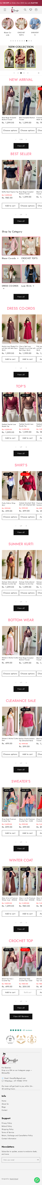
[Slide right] (26, 139)
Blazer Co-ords (9, 258)
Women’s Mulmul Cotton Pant (10, 659)
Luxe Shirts (26, 286)
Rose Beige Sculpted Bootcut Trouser (9, 118)
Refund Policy (7, 1126)
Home (4, 1101)
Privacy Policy (7, 1123)
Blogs (4, 1107)
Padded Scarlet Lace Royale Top (9, 425)
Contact (4, 1110)
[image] (10, 1058)
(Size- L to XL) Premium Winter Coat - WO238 (27, 899)
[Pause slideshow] (39, 72)
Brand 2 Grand (14, 1179)
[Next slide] (27, 72)
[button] (5, 9)
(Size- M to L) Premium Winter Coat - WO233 (10, 899)
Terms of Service (8, 1132)
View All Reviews (21, 1016)
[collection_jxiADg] (36, 24)
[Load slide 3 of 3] (24, 72)
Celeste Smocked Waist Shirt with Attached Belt (27, 504)
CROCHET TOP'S (29, 258)
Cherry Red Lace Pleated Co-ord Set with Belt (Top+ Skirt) (27, 348)
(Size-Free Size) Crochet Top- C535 (25, 980)
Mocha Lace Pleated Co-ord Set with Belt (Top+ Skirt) (10, 348)
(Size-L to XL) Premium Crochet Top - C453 (27, 820)
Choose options (10, 130)
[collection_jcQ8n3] (9, 24)
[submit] (36, 1159)
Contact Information (9, 1138)
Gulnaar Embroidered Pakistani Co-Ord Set (9, 583)
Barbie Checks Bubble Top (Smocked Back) (26, 739)
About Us (5, 1104)
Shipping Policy (8, 1129)
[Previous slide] (14, 72)
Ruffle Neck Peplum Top (10, 192)
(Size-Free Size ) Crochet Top (7, 980)
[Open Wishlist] (30, 9)
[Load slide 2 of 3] (20, 72)
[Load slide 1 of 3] (18, 72)
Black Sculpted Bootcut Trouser (27, 118)
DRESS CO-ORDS (10, 286)
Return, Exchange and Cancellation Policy (17, 1135)
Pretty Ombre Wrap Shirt (8, 504)
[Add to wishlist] (16, 88)
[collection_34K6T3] (22, 24)
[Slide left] (15, 139)
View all (21, 145)
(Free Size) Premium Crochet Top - (9, 820)
